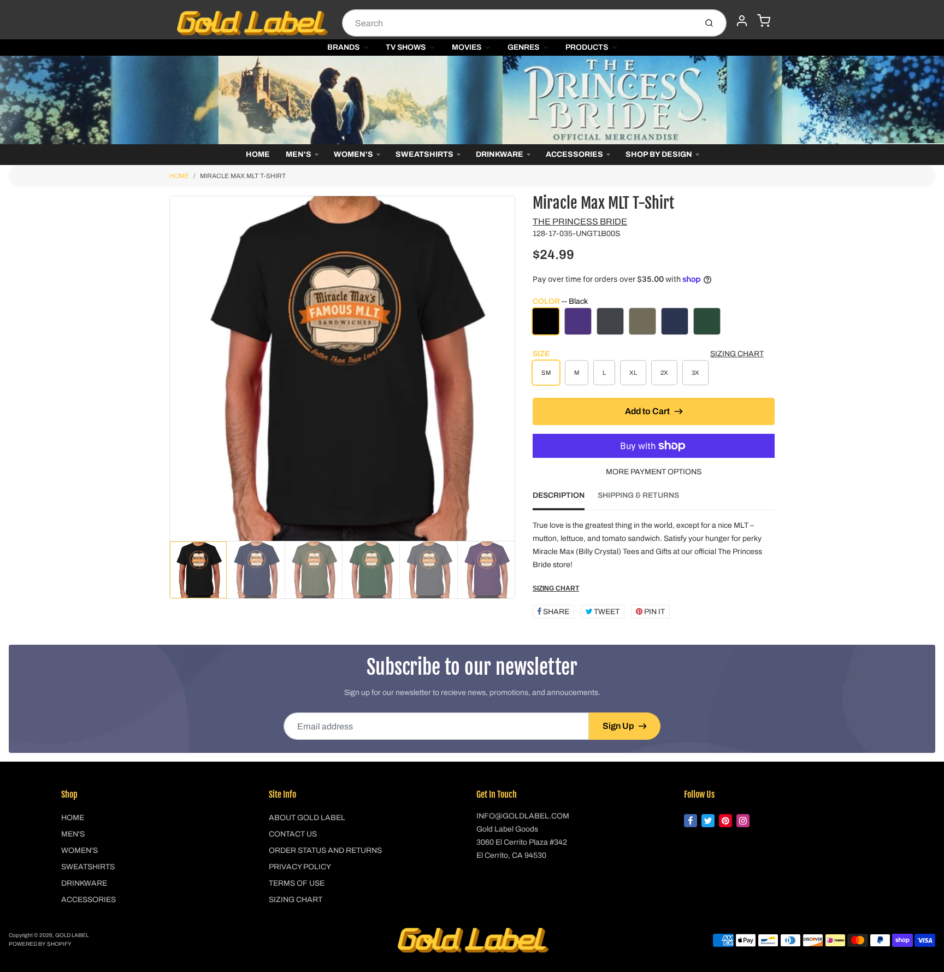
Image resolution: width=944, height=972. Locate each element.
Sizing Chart (737, 354)
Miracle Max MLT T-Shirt (243, 176)
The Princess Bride (580, 221)
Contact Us (293, 834)
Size (541, 354)
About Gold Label (307, 818)
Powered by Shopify (40, 944)
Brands (343, 47)
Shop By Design (659, 154)
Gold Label (71, 935)
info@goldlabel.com (522, 816)
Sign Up (618, 726)
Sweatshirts (424, 154)
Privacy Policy (300, 867)
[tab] (565, 498)
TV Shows (406, 47)
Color (560, 301)
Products (586, 47)
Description (559, 495)
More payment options (653, 472)
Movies (466, 47)
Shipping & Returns (638, 495)
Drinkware (499, 154)
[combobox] (518, 23)
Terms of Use (296, 883)
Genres (523, 47)
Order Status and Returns (325, 850)
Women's (353, 154)
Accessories (574, 154)
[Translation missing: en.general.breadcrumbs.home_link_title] (472, 100)
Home (258, 154)
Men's (298, 154)
